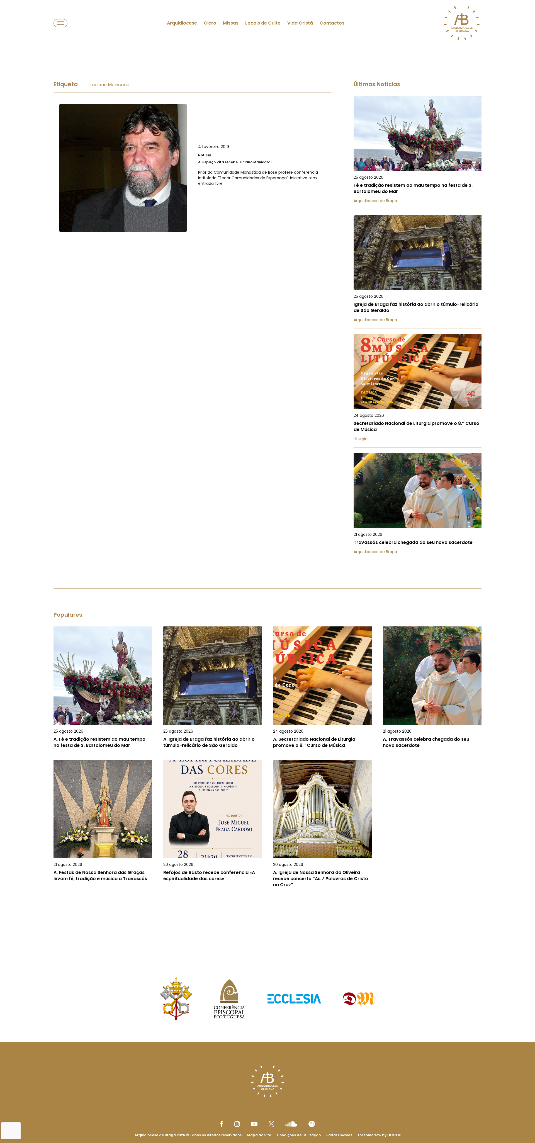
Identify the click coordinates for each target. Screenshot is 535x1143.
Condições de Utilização (299, 1135)
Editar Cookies (339, 1135)
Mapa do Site (259, 1135)
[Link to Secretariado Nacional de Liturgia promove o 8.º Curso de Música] (417, 390)
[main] (267, 490)
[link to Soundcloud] (291, 1123)
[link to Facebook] (221, 1124)
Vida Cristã (300, 23)
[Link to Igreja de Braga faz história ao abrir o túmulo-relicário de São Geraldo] (417, 271)
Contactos (332, 23)
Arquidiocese (182, 23)
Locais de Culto (263, 23)
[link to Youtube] (254, 1124)
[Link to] (192, 168)
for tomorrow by (379, 1135)
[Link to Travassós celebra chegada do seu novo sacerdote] (417, 506)
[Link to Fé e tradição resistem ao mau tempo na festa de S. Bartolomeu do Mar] (417, 152)
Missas (231, 23)
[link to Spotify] (311, 1123)
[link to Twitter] (271, 1123)
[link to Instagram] (237, 1124)
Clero (210, 23)
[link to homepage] (462, 23)
